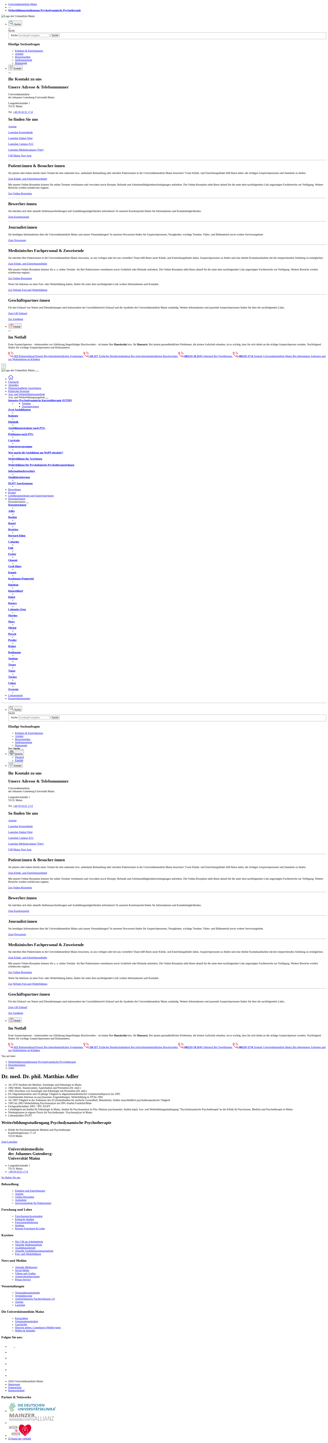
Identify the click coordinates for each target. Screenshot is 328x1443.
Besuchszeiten (22, 56)
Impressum (14, 1384)
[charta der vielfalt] (19, 1438)
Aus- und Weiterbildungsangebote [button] (26, 394)
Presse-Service (23, 1279)
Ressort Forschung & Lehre (30, 1228)
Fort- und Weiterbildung (28, 1253)
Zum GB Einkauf (17, 313)
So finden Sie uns (10, 1177)
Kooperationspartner (19, 698)
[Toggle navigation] (37, 371)
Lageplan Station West (20, 138)
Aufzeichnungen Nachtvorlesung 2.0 (35, 1298)
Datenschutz (15, 1387)
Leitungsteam (15, 695)
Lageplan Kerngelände (20, 132)
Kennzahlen (21, 1318)
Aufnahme (20, 1200)
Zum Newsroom (17, 240)
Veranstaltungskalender (27, 1292)
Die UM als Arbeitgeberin (29, 1241)
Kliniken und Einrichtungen (30, 1190)
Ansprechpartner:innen (27, 1276)
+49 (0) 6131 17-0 (23, 112)
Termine (26, 403)
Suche (11, 30)
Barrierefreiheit (16, 1390)
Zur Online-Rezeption (20, 193)
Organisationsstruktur (26, 1321)
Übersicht (13, 382)
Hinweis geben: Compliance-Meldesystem (38, 1327)
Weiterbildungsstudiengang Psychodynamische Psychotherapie (44, 10)
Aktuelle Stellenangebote (28, 1244)
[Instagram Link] (10, 1363)
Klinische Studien (24, 1219)
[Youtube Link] (11, 1358)
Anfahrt (19, 53)
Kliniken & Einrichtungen (29, 50)
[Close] (9, 28)
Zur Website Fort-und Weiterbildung (27, 289)
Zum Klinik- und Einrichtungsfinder (27, 178)
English (19, 760)
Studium (19, 1225)
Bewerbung (14, 489)
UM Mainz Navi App (19, 155)
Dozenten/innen (30, 406)
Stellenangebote (23, 60)
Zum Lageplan (9, 1141)
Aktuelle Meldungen (26, 1267)
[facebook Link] (10, 1369)
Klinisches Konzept (18, 391)
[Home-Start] (10, 378)
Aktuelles (13, 385)
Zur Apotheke (15, 319)
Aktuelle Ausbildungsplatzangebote (34, 1250)
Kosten (12, 492)
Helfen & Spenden (25, 1330)
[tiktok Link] (10, 1375)
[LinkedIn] (10, 1352)
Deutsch (19, 757)
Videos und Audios (25, 1273)
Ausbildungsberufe (25, 1247)
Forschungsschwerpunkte (29, 1216)
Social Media (22, 1270)
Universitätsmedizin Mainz (22, 4)
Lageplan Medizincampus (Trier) (26, 149)
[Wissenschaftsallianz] (32, 1422)
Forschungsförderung (26, 1222)
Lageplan (20, 1305)
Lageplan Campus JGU (21, 144)
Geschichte (21, 1324)
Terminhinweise (23, 1295)
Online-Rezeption (24, 1196)
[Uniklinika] (32, 1411)
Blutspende (21, 63)
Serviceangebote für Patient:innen (33, 1203)
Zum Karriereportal (18, 216)
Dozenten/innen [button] (16, 498)
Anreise (12, 126)
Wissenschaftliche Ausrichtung (24, 388)
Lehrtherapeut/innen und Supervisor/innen (31, 495)
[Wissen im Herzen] (20, 1435)
